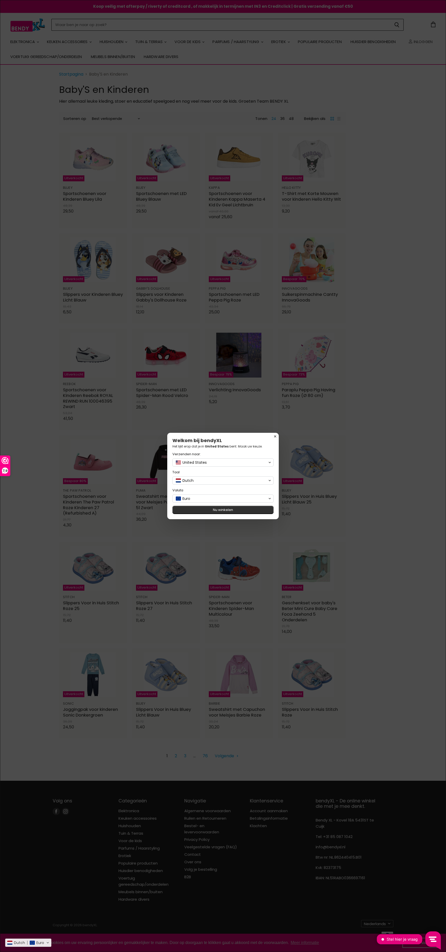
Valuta (177, 490)
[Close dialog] (275, 436)
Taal (176, 472)
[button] (28, 943)
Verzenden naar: (186, 454)
